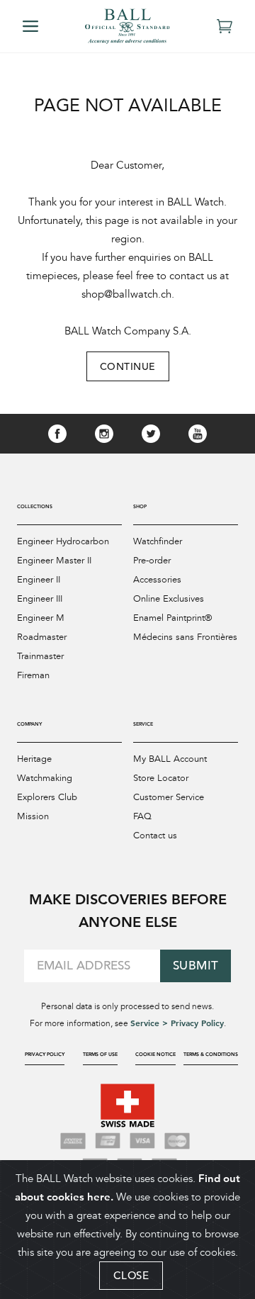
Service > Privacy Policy (177, 1022)
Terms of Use (100, 1054)
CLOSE (131, 1275)
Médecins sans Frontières (185, 637)
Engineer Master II (54, 560)
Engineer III (39, 598)
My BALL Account (170, 759)
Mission (33, 816)
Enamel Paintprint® (172, 618)
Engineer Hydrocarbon (63, 541)
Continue (128, 366)
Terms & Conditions (210, 1054)
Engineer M (40, 618)
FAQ (142, 816)
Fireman (33, 675)
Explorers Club (47, 797)
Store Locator (160, 778)
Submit (196, 965)
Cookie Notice (155, 1054)
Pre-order (152, 560)
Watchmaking (44, 778)
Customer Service (168, 797)
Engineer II (38, 579)
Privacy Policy (44, 1054)
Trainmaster (40, 656)
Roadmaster (42, 637)
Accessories (157, 579)
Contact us (155, 835)
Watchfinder (157, 541)
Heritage (34, 759)
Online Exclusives (168, 598)
